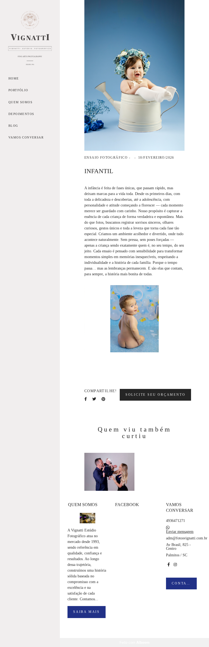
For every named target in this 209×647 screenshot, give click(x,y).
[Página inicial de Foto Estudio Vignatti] (30, 38)
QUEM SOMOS (20, 102)
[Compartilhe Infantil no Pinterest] (103, 399)
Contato (182, 583)
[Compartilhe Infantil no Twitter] (94, 399)
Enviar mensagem (179, 532)
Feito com (134, 642)
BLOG (13, 125)
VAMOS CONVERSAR (26, 137)
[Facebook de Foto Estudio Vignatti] (168, 565)
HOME (13, 78)
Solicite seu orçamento (155, 395)
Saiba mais (86, 612)
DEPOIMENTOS (21, 114)
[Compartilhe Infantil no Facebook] (85, 399)
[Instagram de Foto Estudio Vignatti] (175, 565)
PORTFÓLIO (18, 90)
